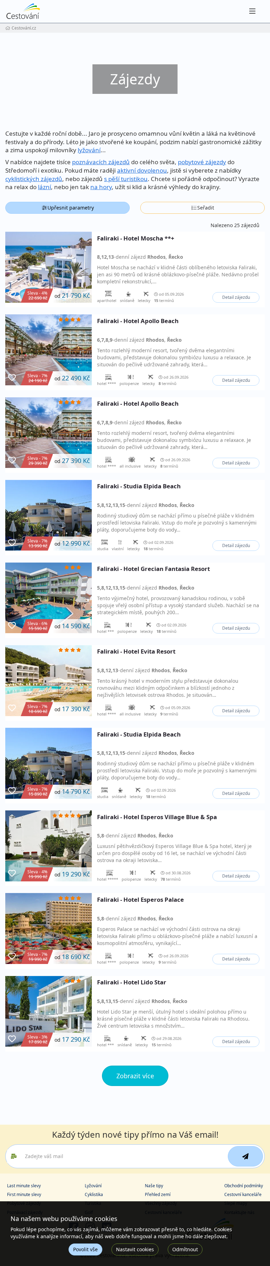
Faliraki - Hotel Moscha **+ (135, 238)
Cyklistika (94, 1194)
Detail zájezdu (236, 297)
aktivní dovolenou (142, 170)
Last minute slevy (24, 1186)
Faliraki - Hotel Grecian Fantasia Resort (153, 569)
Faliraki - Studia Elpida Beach (139, 486)
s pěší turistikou (126, 179)
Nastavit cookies (135, 1249)
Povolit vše (85, 1249)
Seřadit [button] (205, 207)
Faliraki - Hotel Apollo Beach (138, 321)
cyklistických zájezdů (33, 179)
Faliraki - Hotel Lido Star (131, 982)
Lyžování (93, 1186)
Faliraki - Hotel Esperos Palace (140, 900)
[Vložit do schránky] (12, 294)
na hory (101, 187)
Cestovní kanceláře (243, 1194)
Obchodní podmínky (243, 1186)
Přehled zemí (158, 1194)
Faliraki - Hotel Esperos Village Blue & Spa (157, 817)
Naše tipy (154, 1186)
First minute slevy (24, 1194)
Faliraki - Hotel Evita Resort (136, 651)
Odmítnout (185, 1249)
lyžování (89, 150)
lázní (44, 187)
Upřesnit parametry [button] (70, 207)
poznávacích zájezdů (101, 162)
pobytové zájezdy (202, 162)
